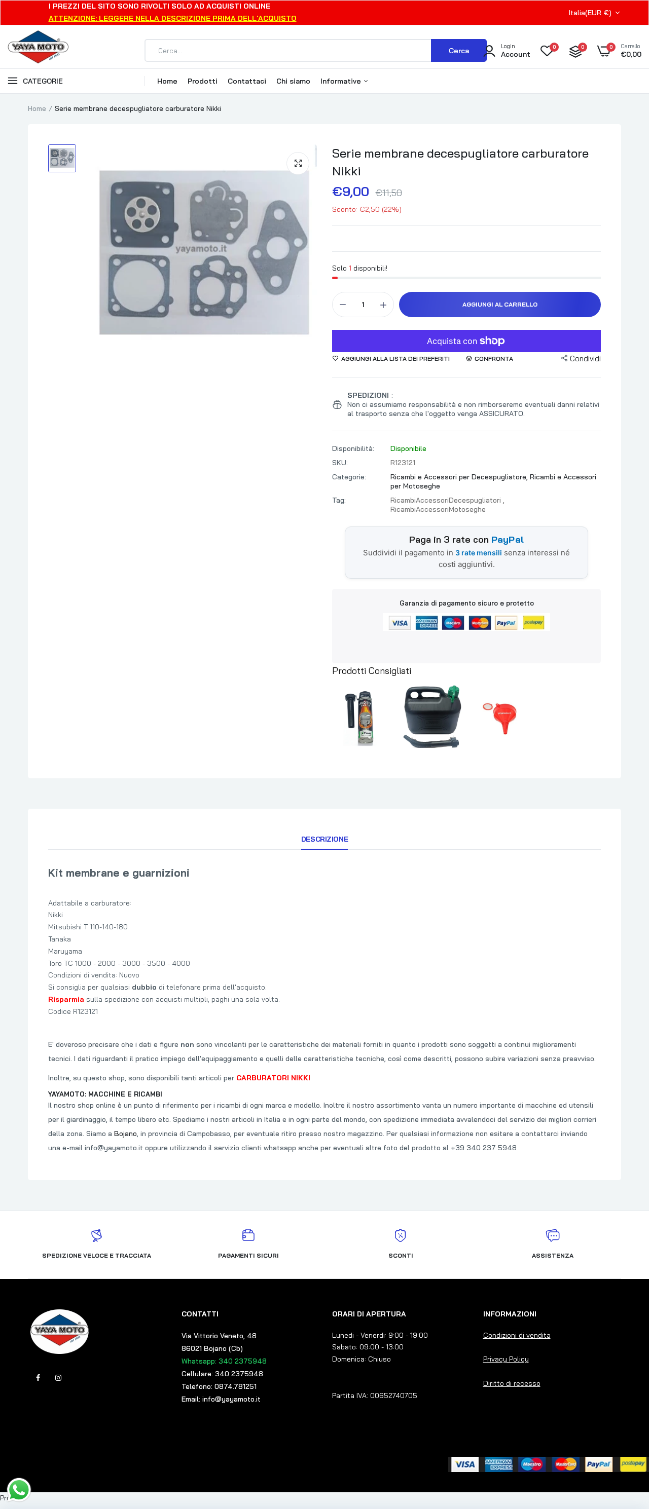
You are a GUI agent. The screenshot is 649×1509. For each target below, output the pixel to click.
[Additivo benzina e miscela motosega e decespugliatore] (364, 717)
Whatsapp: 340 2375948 (224, 1361)
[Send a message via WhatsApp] (19, 1490)
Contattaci (247, 81)
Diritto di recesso (511, 1383)
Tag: (339, 500)
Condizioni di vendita (517, 1335)
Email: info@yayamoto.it (221, 1399)
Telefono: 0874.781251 (219, 1386)
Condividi (585, 358)
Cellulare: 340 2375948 (222, 1373)
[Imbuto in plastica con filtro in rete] (498, 717)
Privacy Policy (506, 1359)
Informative (341, 81)
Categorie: (349, 476)
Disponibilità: (353, 448)
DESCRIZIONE (324, 839)
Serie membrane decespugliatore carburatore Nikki (460, 161)
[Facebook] (38, 1377)
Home (167, 81)
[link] (621, 1435)
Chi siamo (293, 81)
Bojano (125, 1133)
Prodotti (203, 81)
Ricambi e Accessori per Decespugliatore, (460, 476)
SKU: (340, 462)
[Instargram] (58, 1377)
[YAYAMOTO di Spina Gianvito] (38, 50)
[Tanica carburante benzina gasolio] (431, 717)
